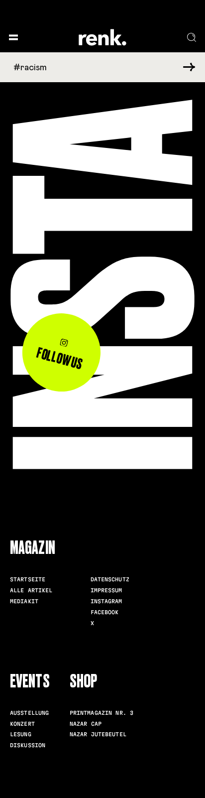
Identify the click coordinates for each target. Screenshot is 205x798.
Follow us (60, 359)
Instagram (106, 601)
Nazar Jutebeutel (98, 734)
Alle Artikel (31, 590)
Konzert (22, 724)
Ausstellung (29, 713)
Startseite (27, 579)
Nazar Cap (86, 724)
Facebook (105, 612)
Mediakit (24, 601)
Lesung (20, 734)
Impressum (106, 590)
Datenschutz (110, 579)
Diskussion (27, 745)
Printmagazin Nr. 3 (101, 713)
